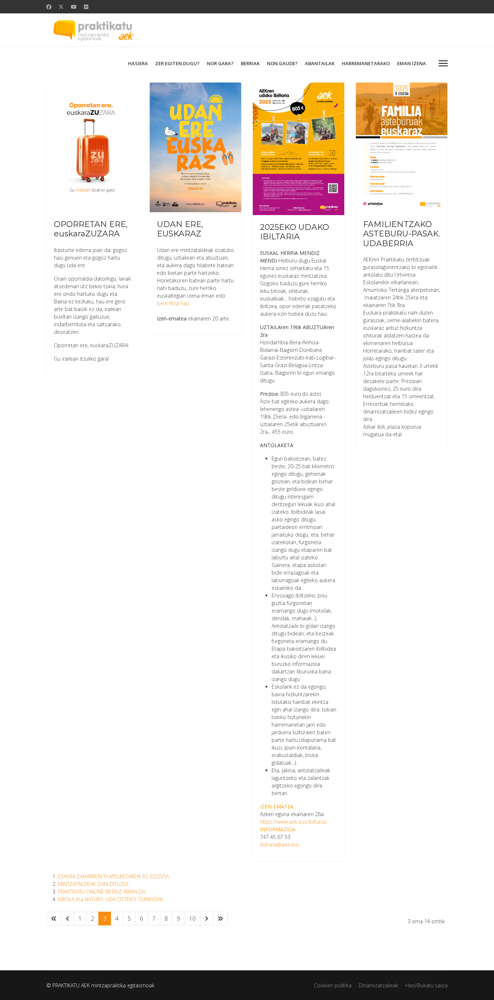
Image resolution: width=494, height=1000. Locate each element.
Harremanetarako (366, 63)
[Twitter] (61, 6)
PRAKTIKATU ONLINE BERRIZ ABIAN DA (101, 891)
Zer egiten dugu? (177, 63)
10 (192, 919)
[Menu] (443, 63)
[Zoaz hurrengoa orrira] (206, 918)
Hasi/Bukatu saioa (426, 985)
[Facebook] (48, 6)
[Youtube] (74, 6)
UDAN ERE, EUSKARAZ (180, 229)
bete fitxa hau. (173, 303)
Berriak (250, 63)
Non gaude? (282, 63)
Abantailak (320, 63)
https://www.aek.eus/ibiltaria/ (293, 821)
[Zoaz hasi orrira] (53, 918)
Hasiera (138, 63)
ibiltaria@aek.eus (279, 844)
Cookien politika (333, 985)
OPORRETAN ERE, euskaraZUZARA (91, 229)
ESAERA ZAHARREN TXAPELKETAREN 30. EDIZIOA (113, 876)
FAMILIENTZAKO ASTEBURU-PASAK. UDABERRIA (401, 233)
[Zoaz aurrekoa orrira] (67, 918)
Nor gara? (220, 63)
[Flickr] (86, 6)
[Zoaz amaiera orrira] (220, 918)
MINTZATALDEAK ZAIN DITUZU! (93, 884)
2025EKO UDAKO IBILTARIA (294, 231)
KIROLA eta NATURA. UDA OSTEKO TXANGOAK (110, 899)
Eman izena (411, 63)
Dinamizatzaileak (378, 985)
